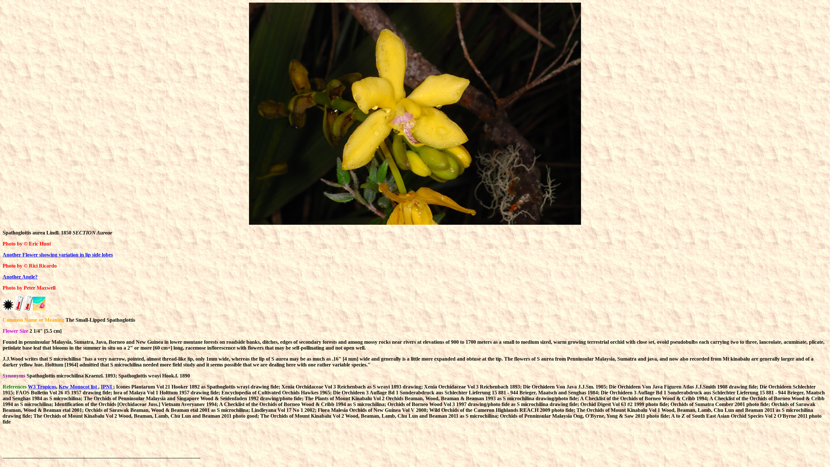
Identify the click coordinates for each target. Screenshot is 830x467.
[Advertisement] (320, 444)
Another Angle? (20, 277)
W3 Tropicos (42, 386)
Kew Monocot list (78, 386)
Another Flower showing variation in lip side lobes (58, 254)
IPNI (107, 386)
